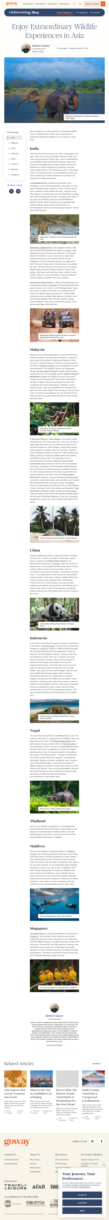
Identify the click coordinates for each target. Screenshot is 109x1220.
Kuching (53, 374)
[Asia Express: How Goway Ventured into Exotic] (15, 1078)
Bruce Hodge (9, 1112)
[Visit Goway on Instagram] (18, 191)
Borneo (56, 360)
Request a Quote (92, 4)
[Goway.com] (12, 3)
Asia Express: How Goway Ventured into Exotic (15, 1093)
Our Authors (95, 13)
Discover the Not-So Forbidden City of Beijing (41, 1093)
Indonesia (44, 649)
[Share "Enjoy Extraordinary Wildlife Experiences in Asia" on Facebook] (11, 191)
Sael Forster (87, 1118)
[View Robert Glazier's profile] (26, 48)
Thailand (58, 837)
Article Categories (64, 13)
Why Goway (35, 1160)
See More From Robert (54, 1045)
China (57, 555)
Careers (33, 1164)
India (72, 154)
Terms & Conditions (63, 1168)
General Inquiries (11, 1164)
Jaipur (68, 250)
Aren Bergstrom (62, 1119)
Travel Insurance (61, 1160)
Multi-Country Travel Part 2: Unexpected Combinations (91, 1095)
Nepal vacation (69, 744)
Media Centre (35, 1168)
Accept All (82, 1195)
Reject (82, 1211)
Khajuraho (53, 285)
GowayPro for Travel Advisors (89, 1165)
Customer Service (11, 1160)
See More (96, 1064)
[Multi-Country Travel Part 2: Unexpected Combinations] (93, 1078)
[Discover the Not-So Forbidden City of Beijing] (41, 1078)
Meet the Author (38, 51)
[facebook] (101, 1141)
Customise (82, 1203)
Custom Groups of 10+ (90, 1160)
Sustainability (35, 1172)
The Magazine (82, 13)
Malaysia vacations (47, 366)
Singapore (34, 936)
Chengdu (56, 564)
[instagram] (92, 1141)
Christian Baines (36, 1112)
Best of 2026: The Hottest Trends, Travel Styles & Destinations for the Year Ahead (66, 1097)
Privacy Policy (61, 1164)
